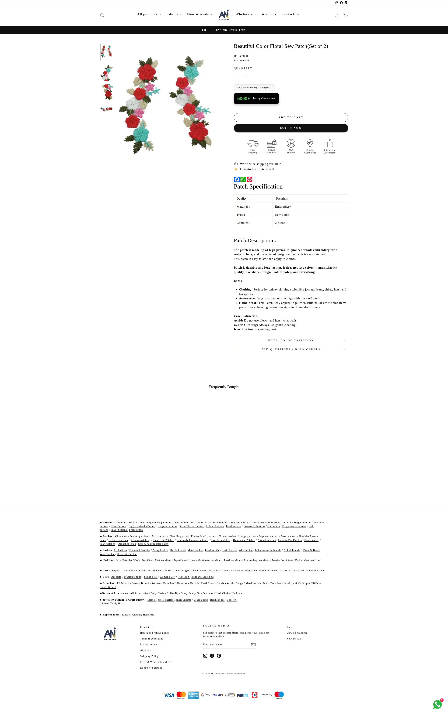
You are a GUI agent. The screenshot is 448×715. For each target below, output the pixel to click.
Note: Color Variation (291, 340)
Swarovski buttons (254, 526)
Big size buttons (240, 522)
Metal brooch (253, 583)
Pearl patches (107, 543)
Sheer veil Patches (163, 539)
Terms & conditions (151, 638)
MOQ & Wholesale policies (156, 661)
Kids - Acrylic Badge (231, 583)
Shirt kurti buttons (262, 522)
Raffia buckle (178, 550)
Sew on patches (139, 536)
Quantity (243, 68)
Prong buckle (160, 550)
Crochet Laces (137, 570)
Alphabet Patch (127, 543)
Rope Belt (184, 576)
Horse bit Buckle (126, 553)
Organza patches (118, 539)
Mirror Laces (172, 570)
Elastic (126, 614)
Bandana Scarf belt (202, 576)
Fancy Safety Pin (190, 593)
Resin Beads (217, 599)
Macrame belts (132, 576)
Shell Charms (183, 599)
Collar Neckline (143, 560)
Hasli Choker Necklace (229, 593)
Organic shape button (159, 522)
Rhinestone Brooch (188, 583)
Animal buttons (215, 526)
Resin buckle (229, 550)
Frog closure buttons (294, 526)
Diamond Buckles (139, 550)
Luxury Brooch (140, 583)
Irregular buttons (167, 526)
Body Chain (157, 593)
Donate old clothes (151, 667)
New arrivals (293, 638)
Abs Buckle (246, 550)
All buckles (120, 550)
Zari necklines (163, 560)
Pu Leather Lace (224, 570)
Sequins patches (268, 536)
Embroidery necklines (257, 560)
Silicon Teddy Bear (112, 603)
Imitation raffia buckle (268, 550)
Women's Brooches (163, 583)
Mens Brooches (272, 583)
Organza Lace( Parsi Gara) (197, 570)
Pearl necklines (233, 560)
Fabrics (172, 14)
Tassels (151, 599)
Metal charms (165, 599)
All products (147, 14)
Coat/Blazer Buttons (192, 526)
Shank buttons (283, 522)
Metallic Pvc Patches (290, 539)
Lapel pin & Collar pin (297, 583)
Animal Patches (267, 539)
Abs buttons (181, 522)
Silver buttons (119, 529)
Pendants (208, 593)
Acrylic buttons (219, 522)
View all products (296, 632)
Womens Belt (167, 576)
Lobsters (232, 599)
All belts (116, 576)
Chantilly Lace (315, 570)
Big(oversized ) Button (142, 526)
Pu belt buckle (292, 550)
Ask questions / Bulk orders (291, 349)
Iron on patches (140, 539)
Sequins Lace (119, 570)
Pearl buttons (233, 526)
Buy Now (129, 472)
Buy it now (291, 128)
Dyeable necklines (184, 560)
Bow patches (288, 536)
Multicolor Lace (268, 570)
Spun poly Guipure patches (192, 539)
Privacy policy (148, 644)
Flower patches (227, 536)
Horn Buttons (118, 526)
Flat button (273, 526)
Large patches (248, 536)
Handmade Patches (244, 539)
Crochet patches (220, 539)
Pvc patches (159, 536)
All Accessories (139, 593)
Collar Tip (172, 593)
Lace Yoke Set (124, 560)
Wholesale (244, 14)
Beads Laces (155, 570)
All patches (120, 536)
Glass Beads (201, 599)
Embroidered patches (203, 536)
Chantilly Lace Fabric (292, 570)
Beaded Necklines (282, 560)
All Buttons (120, 522)
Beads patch (311, 539)
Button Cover (137, 522)
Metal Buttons (199, 522)
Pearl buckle (212, 550)
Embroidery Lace (247, 570)
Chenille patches (179, 536)
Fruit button (136, 529)
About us (269, 14)
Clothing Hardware (143, 614)
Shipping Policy (149, 656)
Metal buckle (195, 550)
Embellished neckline (307, 560)
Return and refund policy (155, 632)
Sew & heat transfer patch (153, 543)
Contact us (290, 14)
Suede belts (151, 576)
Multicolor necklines (210, 560)
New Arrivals (198, 14)
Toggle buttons (302, 522)
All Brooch (123, 583)
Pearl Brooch (208, 583)
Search (290, 626)
